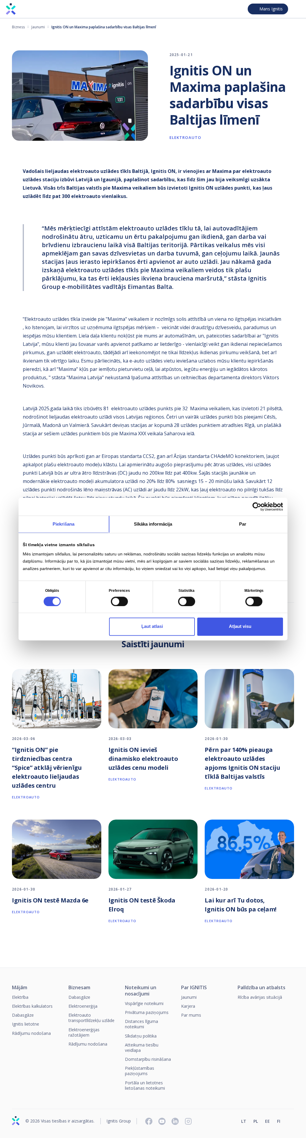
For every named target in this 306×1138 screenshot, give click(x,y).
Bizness (18, 27)
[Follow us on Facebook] (148, 1121)
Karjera (188, 1006)
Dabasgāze (23, 1015)
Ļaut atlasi (152, 626)
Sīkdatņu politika (141, 1036)
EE (267, 1121)
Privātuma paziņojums (147, 1012)
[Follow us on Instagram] (188, 1121)
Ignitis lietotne (25, 1024)
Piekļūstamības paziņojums (139, 1070)
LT (243, 1121)
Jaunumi (38, 27)
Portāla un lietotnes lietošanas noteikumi (145, 1085)
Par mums (191, 1015)
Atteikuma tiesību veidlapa (141, 1047)
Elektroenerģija (82, 1006)
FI (278, 1121)
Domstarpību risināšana (148, 1059)
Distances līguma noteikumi (141, 1023)
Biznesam (79, 987)
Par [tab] (242, 524)
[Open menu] (296, 9)
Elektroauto (185, 137)
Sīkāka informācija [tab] (153, 524)
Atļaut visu (240, 626)
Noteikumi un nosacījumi (140, 990)
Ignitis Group (118, 1121)
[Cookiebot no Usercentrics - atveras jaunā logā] (257, 506)
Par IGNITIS (194, 987)
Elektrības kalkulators (32, 1006)
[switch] (119, 601)
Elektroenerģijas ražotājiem (84, 1032)
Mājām (19, 987)
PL (255, 1121)
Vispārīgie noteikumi (144, 1003)
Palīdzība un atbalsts (261, 987)
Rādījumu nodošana (31, 1033)
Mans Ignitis (271, 9)
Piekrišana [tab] (63, 524)
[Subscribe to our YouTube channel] (162, 1121)
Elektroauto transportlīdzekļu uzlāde (91, 1017)
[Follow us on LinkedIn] (175, 1121)
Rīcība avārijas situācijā (260, 997)
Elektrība (20, 997)
